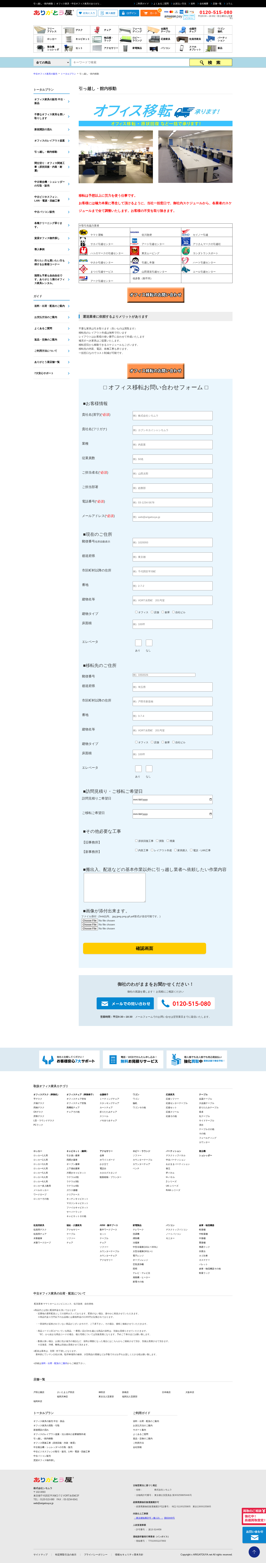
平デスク (37, 1099)
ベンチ (136, 1168)
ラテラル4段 (73, 1186)
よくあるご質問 (161, 3)
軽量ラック (204, 1273)
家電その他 (138, 1281)
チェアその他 (73, 1112)
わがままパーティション (178, 1164)
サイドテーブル (206, 1120)
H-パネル (170, 1177)
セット (103, 1234)
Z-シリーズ (171, 1181)
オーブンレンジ (140, 1260)
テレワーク (138, 1229)
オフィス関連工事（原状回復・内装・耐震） (55, 1443)
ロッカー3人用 (40, 1164)
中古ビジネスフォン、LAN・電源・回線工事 (47, 198)
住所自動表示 (94, 541)
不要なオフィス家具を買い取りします (49, 116)
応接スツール (172, 1112)
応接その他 (171, 1116)
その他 (202, 1133)
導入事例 (39, 249)
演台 (201, 1125)
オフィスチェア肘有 (76, 1099)
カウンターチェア (141, 1164)
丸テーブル (204, 1116)
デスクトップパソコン (177, 1229)
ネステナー (204, 1260)
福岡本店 (37, 1401)
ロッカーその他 (41, 1199)
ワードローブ (40, 1194)
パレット (203, 1264)
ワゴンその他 (139, 1107)
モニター (170, 1238)
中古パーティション (175, 1160)
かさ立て (104, 1164)
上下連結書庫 (73, 1168)
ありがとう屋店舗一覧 (47, 361)
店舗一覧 (217, 3)
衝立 (168, 1168)
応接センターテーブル (177, 1103)
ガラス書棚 (72, 1190)
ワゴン (136, 1099)
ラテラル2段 (73, 1177)
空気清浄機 (138, 1264)
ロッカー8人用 (40, 1181)
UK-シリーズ (172, 1186)
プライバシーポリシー (95, 1554)
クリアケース (73, 1194)
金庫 (102, 1155)
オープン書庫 (73, 1164)
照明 (135, 1268)
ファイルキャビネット (77, 1207)
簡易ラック (204, 1247)
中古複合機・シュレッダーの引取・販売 (49, 183)
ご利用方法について (45, 350)
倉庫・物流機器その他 (210, 1268)
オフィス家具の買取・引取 (46, 1425)
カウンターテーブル (142, 1160)
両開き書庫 (72, 1160)
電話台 (103, 1168)
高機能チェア (73, 1107)
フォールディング (207, 1138)
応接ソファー (172, 1099)
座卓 (201, 1112)
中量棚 (202, 1238)
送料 (193, 3)
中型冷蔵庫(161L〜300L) (145, 1247)
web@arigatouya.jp (43, 1503)
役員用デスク (40, 1229)
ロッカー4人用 (40, 1168)
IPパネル (170, 1173)
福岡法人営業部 (129, 1396)
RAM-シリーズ (173, 1190)
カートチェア (106, 1107)
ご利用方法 (138, 1443)
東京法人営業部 (106, 1396)
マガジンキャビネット (77, 1203)
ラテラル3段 (73, 1181)
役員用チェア (40, 1234)
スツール (104, 1116)
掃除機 (136, 1238)
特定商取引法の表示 (65, 1554)
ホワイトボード (107, 1160)
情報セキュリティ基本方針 (129, 1554)
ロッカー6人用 (40, 1177)
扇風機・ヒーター (141, 1277)
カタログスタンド (108, 1173)
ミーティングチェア (109, 1099)
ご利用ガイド (142, 3)
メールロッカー (41, 1190)
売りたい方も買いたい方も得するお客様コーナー (49, 262)
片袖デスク (38, 1103)
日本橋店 (166, 1392)
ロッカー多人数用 (42, 1186)
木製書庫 (37, 1238)
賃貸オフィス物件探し (47, 238)
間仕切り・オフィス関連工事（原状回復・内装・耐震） (49, 167)
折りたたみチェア (108, 1112)
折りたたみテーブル (209, 1107)
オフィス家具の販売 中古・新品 (50, 101)
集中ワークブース (108, 1229)
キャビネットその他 (76, 1216)
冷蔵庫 (136, 1242)
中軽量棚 (203, 1234)
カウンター (204, 1142)
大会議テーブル (206, 1103)
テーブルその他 (206, 1129)
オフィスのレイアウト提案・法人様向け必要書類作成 (59, 1434)
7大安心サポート (44, 373)
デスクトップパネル (175, 1155)
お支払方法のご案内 (45, 317)
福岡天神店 (62, 1396)
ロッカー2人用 (40, 1160)
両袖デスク (38, 1107)
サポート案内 (139, 1430)
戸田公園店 (38, 1392)
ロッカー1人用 (40, 1155)
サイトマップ (40, 1554)
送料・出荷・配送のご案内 (49, 305)
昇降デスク (38, 1116)
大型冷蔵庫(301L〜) (142, 1251)
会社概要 (204, 3)
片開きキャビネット (76, 1173)
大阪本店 (189, 1392)
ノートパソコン (173, 1234)
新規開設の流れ (43, 129)
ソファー (137, 1155)
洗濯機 (136, 1234)
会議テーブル (205, 1099)
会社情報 (137, 1447)
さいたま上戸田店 (65, 1392)
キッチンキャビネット (77, 1199)
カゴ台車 (203, 1255)
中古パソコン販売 (44, 211)
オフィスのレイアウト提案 (49, 140)
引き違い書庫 (73, 1155)
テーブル (71, 1234)
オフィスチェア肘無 (76, 1103)
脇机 (135, 1103)
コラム (229, 3)
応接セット (171, 1107)
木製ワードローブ (42, 1242)
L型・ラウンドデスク (43, 1120)
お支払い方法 (179, 3)
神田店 (102, 1392)
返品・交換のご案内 (45, 339)
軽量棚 (202, 1229)
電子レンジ (138, 1255)
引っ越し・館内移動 (45, 151)
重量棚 (202, 1242)
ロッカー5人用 (40, 1173)
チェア (70, 1242)
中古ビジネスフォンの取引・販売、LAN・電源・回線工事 (61, 1451)
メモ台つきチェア (108, 1120)
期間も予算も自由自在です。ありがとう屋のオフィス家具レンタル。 (49, 279)
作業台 (202, 1251)
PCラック (38, 1125)
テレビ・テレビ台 (141, 1273)
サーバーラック (74, 1212)
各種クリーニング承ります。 (48, 225)
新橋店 (125, 1392)
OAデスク (38, 1112)
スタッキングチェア (109, 1103)
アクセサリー (73, 1229)
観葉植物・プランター (110, 1177)
